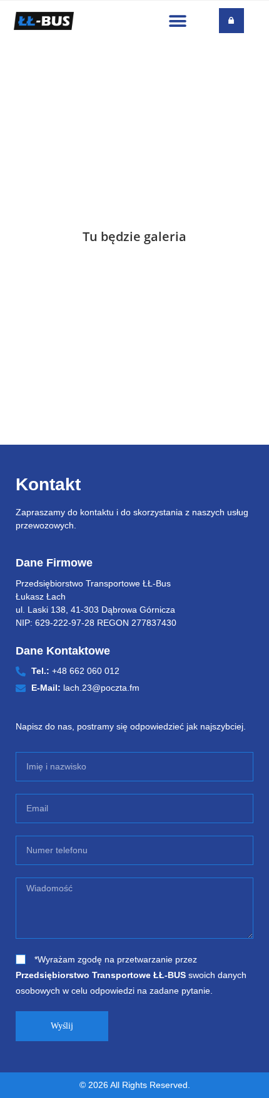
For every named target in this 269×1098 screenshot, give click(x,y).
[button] (177, 21)
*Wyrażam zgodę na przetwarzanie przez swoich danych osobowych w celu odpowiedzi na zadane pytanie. (131, 975)
